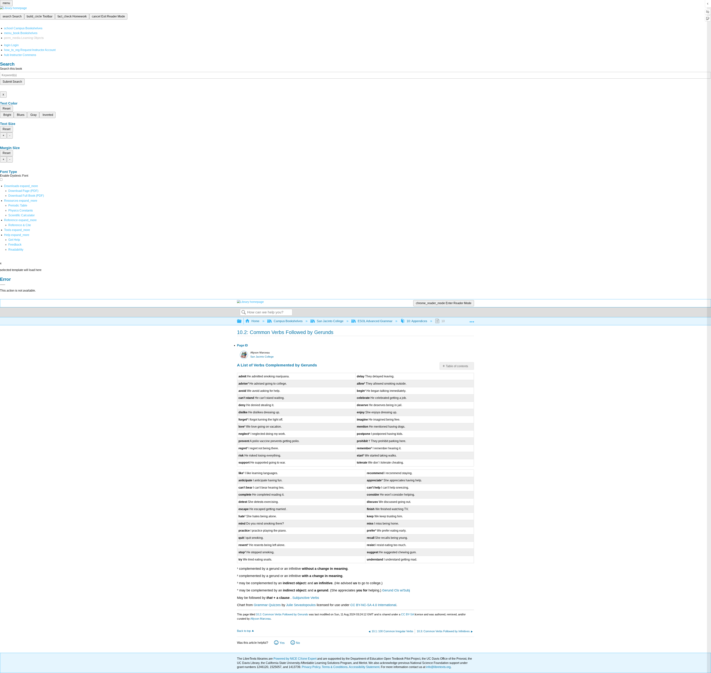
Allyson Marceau (260, 618)
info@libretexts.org (438, 667)
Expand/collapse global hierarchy (241, 321)
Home (255, 321)
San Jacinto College (330, 321)
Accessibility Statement (364, 667)
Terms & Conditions (335, 667)
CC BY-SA (408, 614)
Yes (282, 642)
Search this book (11, 68)
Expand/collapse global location (472, 320)
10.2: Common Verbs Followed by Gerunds (282, 614)
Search (243, 312)
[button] (14, 244)
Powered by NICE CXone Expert (295, 658)
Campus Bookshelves (288, 321)
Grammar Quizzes (268, 605)
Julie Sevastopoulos (301, 605)
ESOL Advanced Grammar (375, 321)
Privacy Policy (311, 667)
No (298, 642)
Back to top (244, 630)
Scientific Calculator (21, 215)
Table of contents (457, 366)
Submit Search (12, 81)
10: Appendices (417, 321)
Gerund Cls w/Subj (396, 590)
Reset (6, 108)
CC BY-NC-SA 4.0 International (373, 605)
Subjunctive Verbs (305, 598)
